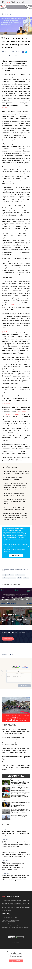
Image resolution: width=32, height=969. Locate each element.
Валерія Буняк (15, 56)
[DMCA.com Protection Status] (12, 937)
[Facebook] (23, 52)
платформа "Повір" (7, 575)
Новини (14, 14)
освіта (4, 578)
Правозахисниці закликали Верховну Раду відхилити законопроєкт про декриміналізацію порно (16, 759)
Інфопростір (7, 14)
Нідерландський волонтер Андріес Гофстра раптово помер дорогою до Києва (15, 833)
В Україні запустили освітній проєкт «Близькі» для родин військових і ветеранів (15, 501)
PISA (13, 305)
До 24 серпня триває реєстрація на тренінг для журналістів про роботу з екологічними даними (16, 844)
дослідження (12, 578)
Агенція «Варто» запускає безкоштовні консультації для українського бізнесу (16, 472)
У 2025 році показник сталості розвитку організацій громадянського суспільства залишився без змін (13, 741)
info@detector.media (10, 921)
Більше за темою (11, 584)
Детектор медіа (16, 776)
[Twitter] (26, 52)
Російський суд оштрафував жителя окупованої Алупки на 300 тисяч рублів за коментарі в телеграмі (15, 750)
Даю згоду (16, 961)
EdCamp (26, 578)
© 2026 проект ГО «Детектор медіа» (10, 920)
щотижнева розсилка (13, 633)
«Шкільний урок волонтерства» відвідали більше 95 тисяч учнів (13, 494)
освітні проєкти (19, 575)
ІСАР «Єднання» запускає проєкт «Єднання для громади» (14, 478)
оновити (25, 664)
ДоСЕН (4, 332)
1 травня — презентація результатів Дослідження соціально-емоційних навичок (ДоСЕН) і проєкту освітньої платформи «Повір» (15, 486)
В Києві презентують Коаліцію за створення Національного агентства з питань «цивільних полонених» (16, 731)
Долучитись (16, 555)
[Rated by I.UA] (20, 937)
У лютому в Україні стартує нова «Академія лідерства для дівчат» (14, 508)
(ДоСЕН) (5, 107)
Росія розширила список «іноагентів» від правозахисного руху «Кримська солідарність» (16, 767)
